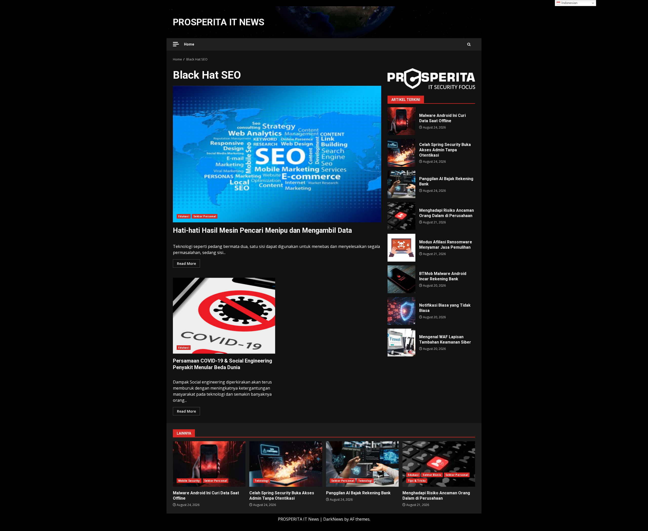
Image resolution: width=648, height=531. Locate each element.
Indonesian (568, 3)
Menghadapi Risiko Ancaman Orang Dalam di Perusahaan (401, 216)
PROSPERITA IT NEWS (218, 22)
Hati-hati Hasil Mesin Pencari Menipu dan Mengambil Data (277, 154)
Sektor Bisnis (432, 475)
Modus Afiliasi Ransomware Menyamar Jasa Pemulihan (401, 248)
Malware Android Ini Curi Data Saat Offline (401, 121)
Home (189, 44)
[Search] (469, 44)
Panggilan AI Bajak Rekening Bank (401, 184)
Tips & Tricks (417, 480)
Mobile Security (189, 480)
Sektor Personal (204, 216)
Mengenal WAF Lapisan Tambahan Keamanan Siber (401, 342)
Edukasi (183, 216)
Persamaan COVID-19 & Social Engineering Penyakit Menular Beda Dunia (224, 316)
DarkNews (333, 519)
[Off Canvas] (176, 44)
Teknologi (262, 480)
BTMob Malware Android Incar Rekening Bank (401, 279)
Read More (186, 263)
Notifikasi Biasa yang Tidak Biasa (401, 311)
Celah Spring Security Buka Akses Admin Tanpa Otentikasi (401, 153)
